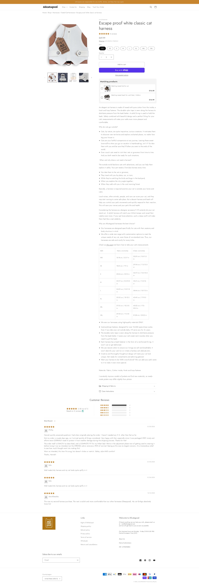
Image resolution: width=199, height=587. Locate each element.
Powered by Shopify (151, 581)
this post (110, 245)
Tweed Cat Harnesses (68, 13)
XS (110, 48)
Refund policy (85, 530)
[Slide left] (44, 77)
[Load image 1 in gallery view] (52, 77)
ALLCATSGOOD (142, 581)
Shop (49, 13)
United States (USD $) (51, 579)
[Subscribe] (77, 560)
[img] (49, 427)
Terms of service (86, 537)
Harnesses (56, 13)
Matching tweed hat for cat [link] (120, 86)
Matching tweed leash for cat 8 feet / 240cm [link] (126, 95)
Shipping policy (86, 526)
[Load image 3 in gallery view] (73, 77)
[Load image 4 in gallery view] (84, 77)
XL (136, 48)
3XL (151, 48)
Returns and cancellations (89, 544)
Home (44, 13)
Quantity (101, 53)
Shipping (101, 41)
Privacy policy (85, 534)
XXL (143, 48)
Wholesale (84, 541)
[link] (107, 88)
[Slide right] (91, 77)
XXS (102, 48)
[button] (64, 7)
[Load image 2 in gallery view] (62, 77)
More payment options (121, 75)
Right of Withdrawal (87, 523)
